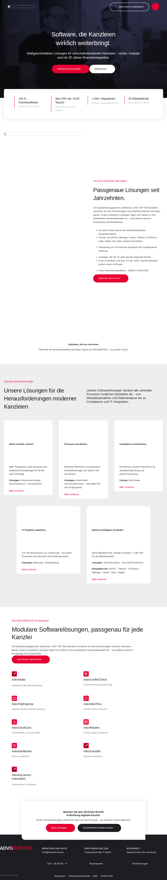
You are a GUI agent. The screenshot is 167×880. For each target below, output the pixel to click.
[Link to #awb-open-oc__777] (155, 6)
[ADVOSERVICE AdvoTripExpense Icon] (14, 696)
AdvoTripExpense (22, 704)
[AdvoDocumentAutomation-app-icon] (14, 767)
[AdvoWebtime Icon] (86, 696)
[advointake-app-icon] (14, 672)
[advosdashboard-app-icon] (14, 744)
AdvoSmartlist (92, 751)
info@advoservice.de (53, 852)
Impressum (59, 876)
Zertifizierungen (140, 863)
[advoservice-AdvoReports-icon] (86, 720)
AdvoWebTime (93, 704)
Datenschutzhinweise (79, 876)
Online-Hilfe (107, 876)
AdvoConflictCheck (95, 679)
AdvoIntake (19, 679)
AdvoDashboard (22, 751)
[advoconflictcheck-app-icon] (86, 672)
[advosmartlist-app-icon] (86, 744)
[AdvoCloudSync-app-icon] (14, 720)
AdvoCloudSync (22, 727)
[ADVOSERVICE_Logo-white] (21, 6)
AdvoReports (91, 727)
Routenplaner (96, 863)
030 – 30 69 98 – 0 (57, 863)
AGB (95, 876)
